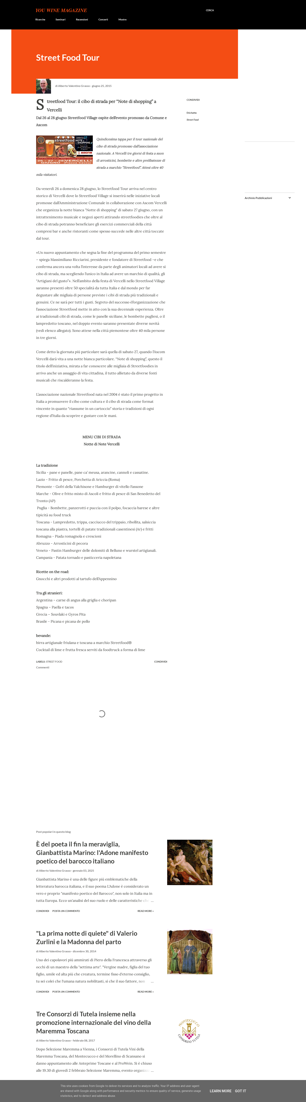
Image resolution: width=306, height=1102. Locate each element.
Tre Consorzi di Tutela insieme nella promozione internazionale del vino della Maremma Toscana (93, 1022)
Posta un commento (66, 910)
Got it (240, 1091)
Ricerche (40, 19)
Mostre (122, 19)
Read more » (146, 910)
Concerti (103, 19)
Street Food (193, 119)
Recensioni (82, 19)
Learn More (220, 1091)
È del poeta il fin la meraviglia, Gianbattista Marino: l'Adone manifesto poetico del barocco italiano (92, 852)
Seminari (61, 19)
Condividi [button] (193, 99)
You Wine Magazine (61, 10)
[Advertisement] (96, 786)
